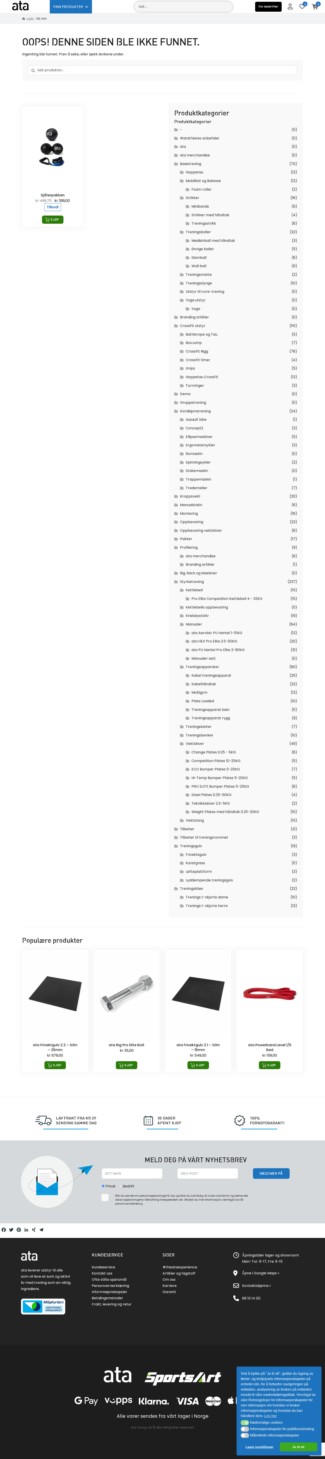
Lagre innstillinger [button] (259, 1447)
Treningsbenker (199, 735)
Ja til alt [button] (298, 1447)
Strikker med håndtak (210, 215)
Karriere (169, 1285)
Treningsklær (191, 888)
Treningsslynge (199, 283)
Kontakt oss (102, 1273)
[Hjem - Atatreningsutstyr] (25, 6)
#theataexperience (179, 1267)
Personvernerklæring (110, 1285)
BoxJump (194, 342)
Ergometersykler (200, 445)
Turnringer (195, 385)
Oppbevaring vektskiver (201, 530)
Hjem (30, 19)
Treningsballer (198, 232)
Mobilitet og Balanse (203, 180)
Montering (189, 513)
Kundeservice (103, 1267)
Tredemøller (196, 487)
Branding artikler (194, 317)
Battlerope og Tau (201, 334)
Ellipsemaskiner (199, 436)
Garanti (169, 1291)
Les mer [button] (270, 1416)
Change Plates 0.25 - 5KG (213, 752)
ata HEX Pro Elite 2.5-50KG (214, 641)
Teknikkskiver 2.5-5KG (210, 803)
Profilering (189, 547)
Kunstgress (195, 863)
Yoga (195, 308)
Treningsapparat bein (210, 709)
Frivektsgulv (196, 854)
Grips (190, 368)
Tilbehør (187, 829)
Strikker (192, 197)
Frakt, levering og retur (112, 1304)
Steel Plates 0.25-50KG (211, 794)
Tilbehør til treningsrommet (204, 837)
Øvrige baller (202, 249)
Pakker (186, 538)
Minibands (200, 206)
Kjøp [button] (55, 219)
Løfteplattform (199, 871)
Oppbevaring (191, 521)
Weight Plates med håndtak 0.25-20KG (225, 811)
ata (183, 146)
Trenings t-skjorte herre (207, 905)
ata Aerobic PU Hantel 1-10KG (216, 632)
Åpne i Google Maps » (260, 1273)
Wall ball (198, 266)
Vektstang (195, 820)
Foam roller (201, 189)
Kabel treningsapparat (211, 675)
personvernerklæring (129, 1204)
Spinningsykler (198, 462)
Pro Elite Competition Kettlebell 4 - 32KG (226, 598)
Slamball (198, 257)
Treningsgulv (191, 846)
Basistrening (190, 163)
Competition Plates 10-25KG (216, 760)
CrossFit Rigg (197, 351)
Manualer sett (203, 658)
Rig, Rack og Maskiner (198, 573)
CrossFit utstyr (192, 325)
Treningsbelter (199, 726)
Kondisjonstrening (195, 411)
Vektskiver (195, 743)
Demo (185, 393)
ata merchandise (195, 155)
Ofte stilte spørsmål (109, 1279)
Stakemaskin (197, 470)
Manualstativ (191, 504)
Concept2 (194, 428)
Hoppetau (194, 172)
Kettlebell (194, 590)
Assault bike (196, 419)
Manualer (194, 624)
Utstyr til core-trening (205, 291)
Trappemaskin (198, 479)
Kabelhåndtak (203, 684)
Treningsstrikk (203, 223)
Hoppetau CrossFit (202, 376)
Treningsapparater (202, 666)
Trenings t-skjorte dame (207, 897)
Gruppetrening (193, 402)
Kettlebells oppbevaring (207, 607)
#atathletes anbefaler (200, 138)
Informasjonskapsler (109, 1291)
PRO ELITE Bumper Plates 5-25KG (220, 786)
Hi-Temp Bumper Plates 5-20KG (219, 777)
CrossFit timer (198, 359)
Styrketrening (192, 581)
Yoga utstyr (196, 300)
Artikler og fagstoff (178, 1273)
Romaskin (194, 453)
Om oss (169, 1279)
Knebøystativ (197, 615)
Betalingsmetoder (107, 1298)
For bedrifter (268, 6)
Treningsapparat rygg (210, 718)
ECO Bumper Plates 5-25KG (215, 769)
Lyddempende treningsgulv (209, 880)
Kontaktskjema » (256, 1285)
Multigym (199, 692)
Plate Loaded (202, 701)
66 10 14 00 (251, 1298)
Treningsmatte (199, 274)
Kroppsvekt (190, 496)
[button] (245, 1422)
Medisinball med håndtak (213, 240)
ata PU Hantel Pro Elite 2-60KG (218, 649)
